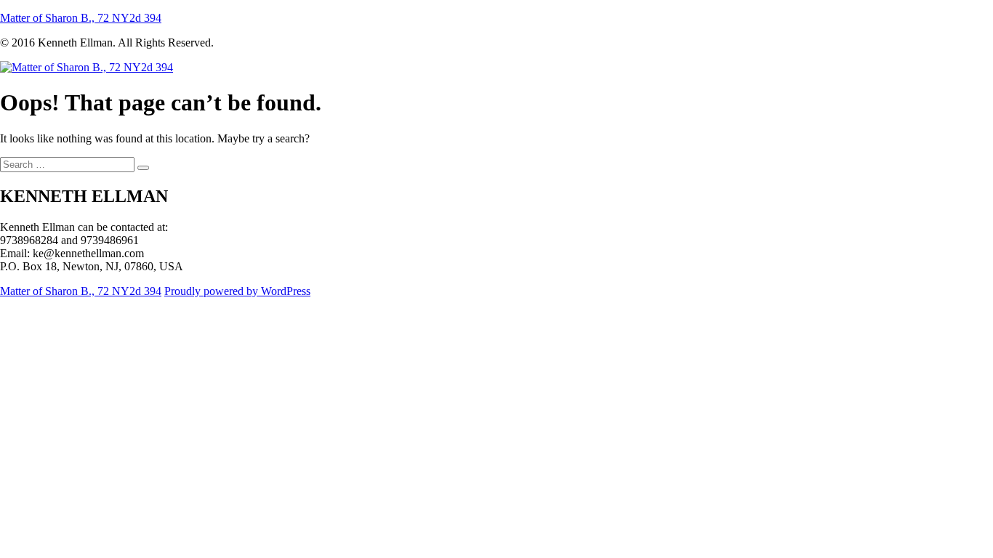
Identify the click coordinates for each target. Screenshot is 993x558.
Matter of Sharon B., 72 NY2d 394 (80, 18)
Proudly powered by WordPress (237, 291)
